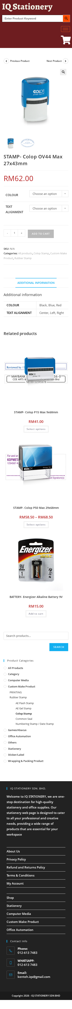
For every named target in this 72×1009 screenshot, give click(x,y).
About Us (13, 851)
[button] (63, 72)
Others (12, 742)
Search (58, 647)
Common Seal (24, 719)
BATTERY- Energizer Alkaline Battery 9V (36, 597)
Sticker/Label (16, 754)
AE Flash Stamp (25, 703)
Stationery (14, 748)
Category (13, 674)
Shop (10, 898)
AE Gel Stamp (23, 708)
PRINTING (16, 692)
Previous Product (20, 61)
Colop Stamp (41, 253)
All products (25, 253)
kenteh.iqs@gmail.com (34, 977)
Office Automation (19, 736)
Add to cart (41, 233)
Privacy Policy (16, 859)
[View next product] (65, 61)
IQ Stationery (27, 6)
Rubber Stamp (23, 258)
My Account (15, 883)
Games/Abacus (17, 730)
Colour (12, 195)
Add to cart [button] (36, 613)
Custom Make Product (21, 686)
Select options (36, 429)
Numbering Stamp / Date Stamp (35, 724)
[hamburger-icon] (65, 29)
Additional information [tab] (36, 283)
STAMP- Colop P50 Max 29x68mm (36, 508)
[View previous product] (6, 61)
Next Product (54, 61)
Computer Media (18, 680)
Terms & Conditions (20, 875)
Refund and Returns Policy (26, 867)
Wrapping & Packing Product (25, 761)
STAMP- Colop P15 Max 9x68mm (36, 412)
